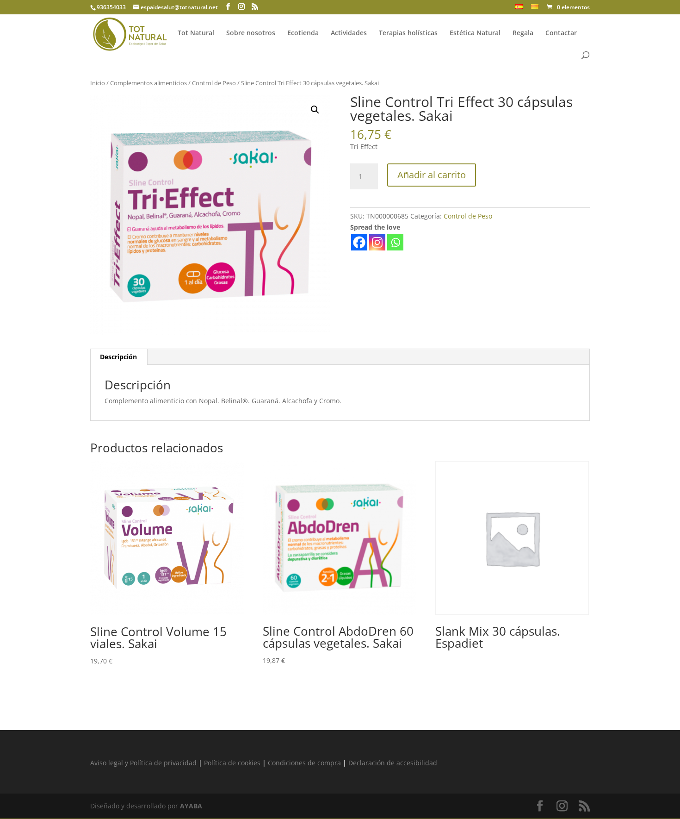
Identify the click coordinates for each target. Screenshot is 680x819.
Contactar (561, 33)
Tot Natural (196, 33)
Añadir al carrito (431, 175)
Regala (523, 33)
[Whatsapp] (395, 242)
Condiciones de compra (304, 762)
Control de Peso (214, 83)
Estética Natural (475, 33)
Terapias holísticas (408, 33)
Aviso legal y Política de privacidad (143, 762)
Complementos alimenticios (148, 83)
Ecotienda (303, 33)
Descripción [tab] (118, 356)
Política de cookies (232, 762)
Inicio (97, 83)
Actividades (349, 33)
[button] (315, 109)
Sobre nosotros (250, 33)
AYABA (191, 805)
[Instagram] (377, 242)
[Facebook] (359, 242)
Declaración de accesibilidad (392, 762)
